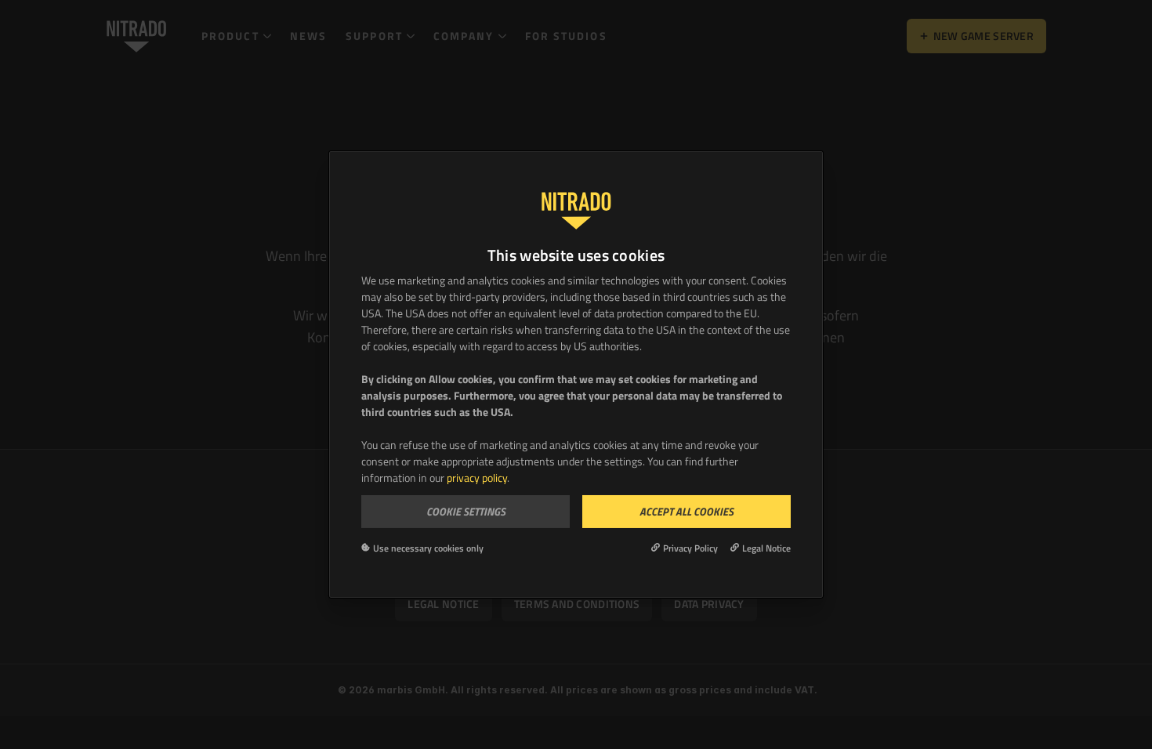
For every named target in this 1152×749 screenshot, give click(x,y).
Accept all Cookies (686, 511)
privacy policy (477, 477)
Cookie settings (465, 511)
